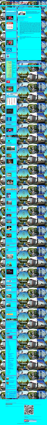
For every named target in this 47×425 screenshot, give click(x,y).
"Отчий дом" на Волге (9, 239)
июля (8, 350)
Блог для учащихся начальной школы (11, 323)
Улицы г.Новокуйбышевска (9, 309)
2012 (7, 345)
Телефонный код (9, 74)
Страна (10, 61)
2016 (7, 341)
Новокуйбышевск (12, 393)
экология (7, 397)
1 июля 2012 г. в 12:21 (25, 21)
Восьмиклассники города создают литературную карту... (11, 359)
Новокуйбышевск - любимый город (18, 2)
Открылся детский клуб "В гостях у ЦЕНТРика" (11, 364)
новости (9, 394)
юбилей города (11, 397)
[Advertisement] (29, 55)
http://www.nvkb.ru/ (14, 77)
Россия (12, 61)
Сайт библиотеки (8, 277)
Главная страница (9, 5)
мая (8, 352)
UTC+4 (12, 73)
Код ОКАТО (10, 76)
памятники (14, 394)
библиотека (7, 391)
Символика (23, 5)
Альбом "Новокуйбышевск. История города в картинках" (10, 385)
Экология (19, 5)
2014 (7, 343)
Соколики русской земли (9, 241)
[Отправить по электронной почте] (28, 17)
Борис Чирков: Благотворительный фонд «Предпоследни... (11, 368)
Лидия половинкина (22, 36)
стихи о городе (8, 396)
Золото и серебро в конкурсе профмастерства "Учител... (10, 356)
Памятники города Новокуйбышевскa (11, 377)
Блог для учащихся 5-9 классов (10, 324)
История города (14, 5)
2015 (7, 342)
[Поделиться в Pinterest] (31, 17)
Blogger (29, 423)
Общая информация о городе (29, 5)
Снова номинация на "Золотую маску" (11, 382)
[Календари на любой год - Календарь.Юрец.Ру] (9, 29)
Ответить (21, 34)
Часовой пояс (10, 73)
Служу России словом (9, 240)
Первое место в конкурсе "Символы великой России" (11, 361)
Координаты (10, 63)
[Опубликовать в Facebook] (30, 17)
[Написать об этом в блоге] (29, 17)
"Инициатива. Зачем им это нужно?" (34, 13)
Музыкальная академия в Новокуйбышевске (9, 167)
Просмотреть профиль (9, 331)
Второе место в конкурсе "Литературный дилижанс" (11, 354)
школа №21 (13, 396)
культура (14, 392)
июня (8, 351)
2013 (7, 344)
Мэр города (10, 65)
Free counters (8, 105)
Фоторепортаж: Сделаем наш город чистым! (11, 365)
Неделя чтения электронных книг (10, 362)
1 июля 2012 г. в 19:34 (28, 36)
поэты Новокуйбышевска (10, 395)
